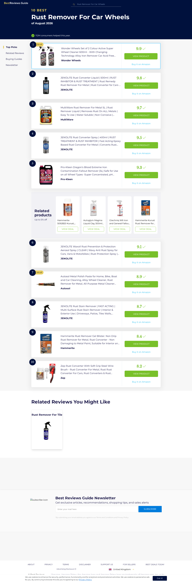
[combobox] (96, 4)
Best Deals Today (155, 564)
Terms (66, 564)
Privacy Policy (85, 579)
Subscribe (150, 509)
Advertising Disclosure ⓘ (66, 569)
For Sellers (129, 564)
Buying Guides (14, 59)
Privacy (49, 564)
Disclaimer (85, 564)
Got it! (160, 578)
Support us (107, 564)
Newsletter (12, 65)
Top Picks (11, 47)
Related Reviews (15, 53)
